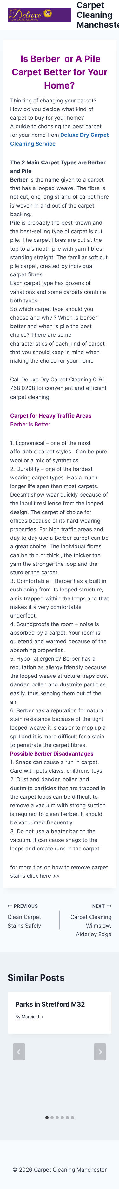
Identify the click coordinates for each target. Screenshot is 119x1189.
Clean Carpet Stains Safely (24, 916)
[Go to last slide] (19, 1051)
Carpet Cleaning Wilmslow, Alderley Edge (90, 920)
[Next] (100, 1051)
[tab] (47, 1117)
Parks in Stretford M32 (50, 1004)
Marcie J (30, 1016)
